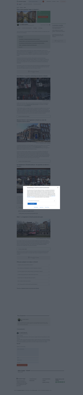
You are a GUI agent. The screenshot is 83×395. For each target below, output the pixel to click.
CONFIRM (32, 203)
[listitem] (41, 200)
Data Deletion (36, 207)
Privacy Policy (47, 207)
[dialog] (41, 197)
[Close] (58, 188)
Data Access (41, 207)
